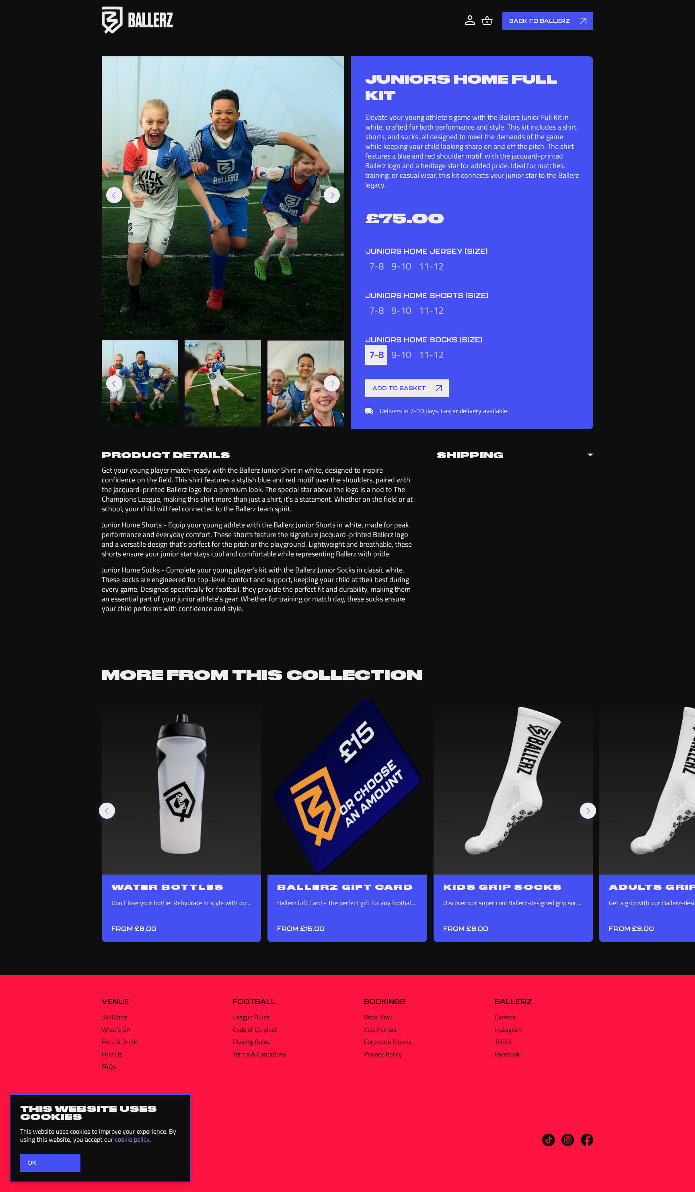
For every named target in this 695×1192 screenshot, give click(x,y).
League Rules (251, 1017)
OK (32, 1162)
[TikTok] (548, 1144)
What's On (116, 1029)
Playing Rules (251, 1042)
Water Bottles (167, 886)
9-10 (401, 266)
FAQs (109, 1066)
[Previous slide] (114, 195)
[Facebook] (587, 1144)
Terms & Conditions (259, 1054)
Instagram (508, 1029)
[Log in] (470, 21)
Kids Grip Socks (502, 886)
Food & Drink (119, 1042)
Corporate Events (387, 1042)
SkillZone (114, 1017)
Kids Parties (380, 1029)
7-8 (376, 266)
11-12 (431, 266)
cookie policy (132, 1139)
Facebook (507, 1054)
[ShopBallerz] (137, 20)
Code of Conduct (255, 1029)
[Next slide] (332, 195)
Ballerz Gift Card (345, 886)
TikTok (503, 1042)
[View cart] (487, 21)
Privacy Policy (383, 1054)
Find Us (112, 1054)
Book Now (378, 1017)
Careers (505, 1017)
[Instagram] (567, 1144)
